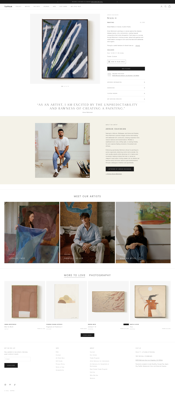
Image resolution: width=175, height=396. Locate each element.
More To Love (75, 275)
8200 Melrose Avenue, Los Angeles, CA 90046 (125, 75)
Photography (100, 275)
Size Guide (110, 49)
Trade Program (95, 358)
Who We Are (94, 375)
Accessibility (60, 370)
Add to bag (126, 69)
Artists (27, 6)
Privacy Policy (60, 364)
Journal (46, 6)
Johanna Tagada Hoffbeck (54, 324)
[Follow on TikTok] (15, 385)
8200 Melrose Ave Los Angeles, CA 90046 (149, 360)
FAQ (57, 352)
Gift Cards (63, 6)
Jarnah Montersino (10, 324)
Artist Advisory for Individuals (99, 361)
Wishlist (92, 378)
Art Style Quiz (76, 6)
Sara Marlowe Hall (97, 1)
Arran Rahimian (112, 15)
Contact (58, 355)
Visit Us (92, 372)
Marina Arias (92, 324)
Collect (18, 6)
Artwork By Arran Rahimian (119, 169)
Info (54, 6)
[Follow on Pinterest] (10, 385)
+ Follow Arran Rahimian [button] (114, 174)
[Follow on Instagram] (5, 385)
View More (87, 335)
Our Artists (93, 355)
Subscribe (11, 365)
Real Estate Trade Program (98, 369)
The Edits (37, 6)
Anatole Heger (134, 324)
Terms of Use (60, 367)
